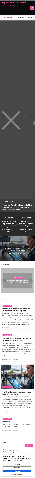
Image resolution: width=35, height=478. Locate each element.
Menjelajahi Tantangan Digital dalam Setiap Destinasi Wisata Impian (18, 249)
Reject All (17, 467)
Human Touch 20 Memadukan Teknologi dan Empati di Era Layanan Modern (26, 17)
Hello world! (6, 422)
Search (4, 442)
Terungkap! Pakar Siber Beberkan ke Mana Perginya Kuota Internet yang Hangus (17, 206)
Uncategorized (8, 201)
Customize (17, 464)
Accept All (17, 471)
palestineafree (6, 209)
